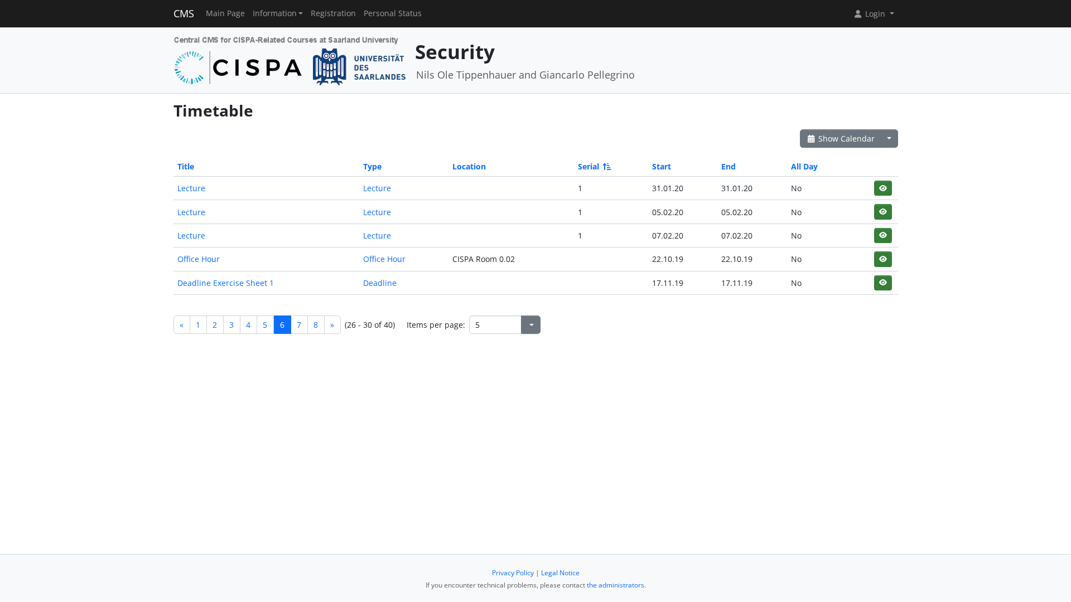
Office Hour (198, 259)
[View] (882, 188)
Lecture (191, 188)
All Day (804, 166)
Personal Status (393, 13)
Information (275, 13)
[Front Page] (290, 59)
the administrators (615, 585)
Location (469, 166)
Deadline (380, 283)
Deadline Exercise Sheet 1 (225, 283)
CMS (183, 13)
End (728, 166)
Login (875, 13)
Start (661, 166)
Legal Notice (560, 572)
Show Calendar (845, 138)
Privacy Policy (513, 572)
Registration (333, 13)
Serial (588, 166)
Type (372, 166)
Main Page (225, 13)
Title (185, 166)
